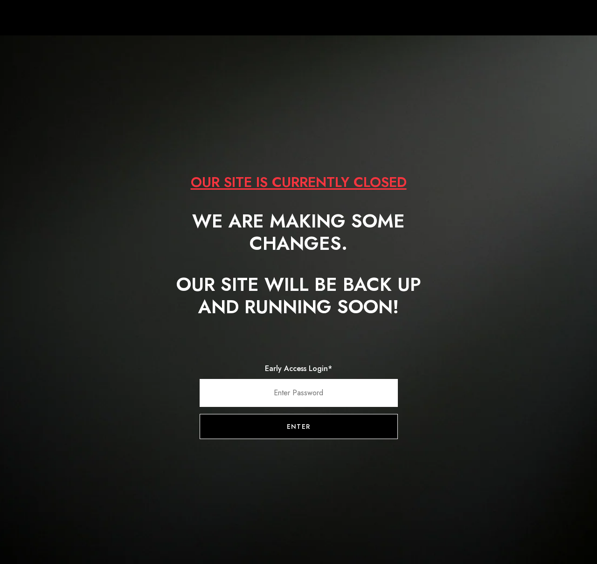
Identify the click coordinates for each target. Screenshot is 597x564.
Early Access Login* (298, 368)
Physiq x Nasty (298, 18)
